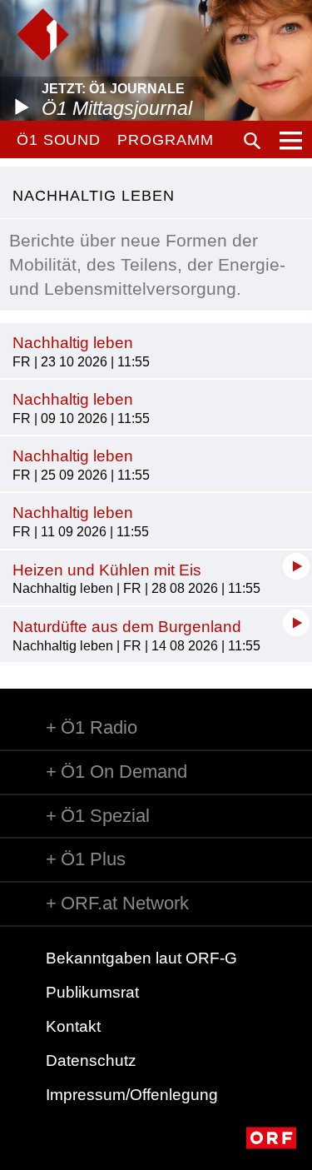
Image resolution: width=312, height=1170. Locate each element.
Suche (252, 140)
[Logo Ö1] (43, 34)
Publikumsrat (92, 992)
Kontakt (73, 1026)
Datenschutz (91, 1060)
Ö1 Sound (59, 140)
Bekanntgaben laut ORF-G (141, 958)
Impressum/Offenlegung (132, 1094)
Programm (165, 140)
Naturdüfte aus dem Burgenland (126, 626)
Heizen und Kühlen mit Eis (106, 570)
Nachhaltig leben (72, 342)
